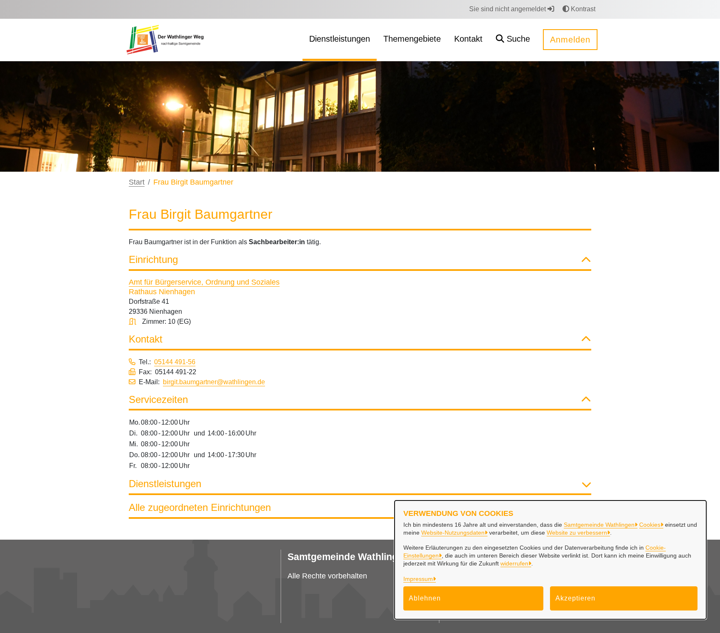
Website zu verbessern (577, 532)
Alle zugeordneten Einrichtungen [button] (200, 507)
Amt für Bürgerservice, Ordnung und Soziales (204, 282)
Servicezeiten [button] (158, 399)
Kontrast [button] (582, 9)
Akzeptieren (575, 598)
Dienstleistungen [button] (165, 483)
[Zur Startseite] (165, 39)
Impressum (418, 578)
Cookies (649, 524)
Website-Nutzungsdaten (453, 532)
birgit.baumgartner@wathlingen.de (214, 381)
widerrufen (514, 563)
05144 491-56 (174, 361)
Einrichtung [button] (153, 259)
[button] (513, 40)
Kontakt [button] (145, 339)
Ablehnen (425, 598)
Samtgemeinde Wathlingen (599, 524)
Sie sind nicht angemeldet (508, 9)
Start (137, 182)
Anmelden (570, 39)
